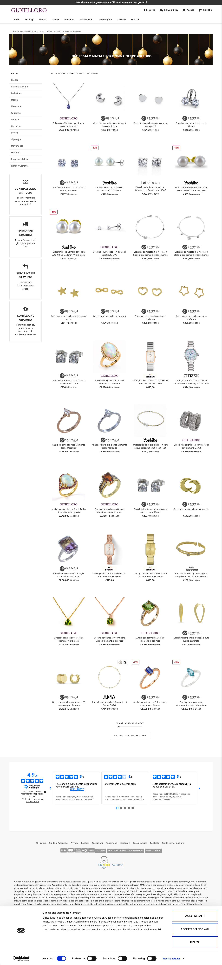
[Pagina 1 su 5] (117, 808)
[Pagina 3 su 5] (125, 808)
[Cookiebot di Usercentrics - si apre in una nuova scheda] (21, 958)
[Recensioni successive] (199, 788)
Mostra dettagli (171, 958)
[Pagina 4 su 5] (129, 808)
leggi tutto (77, 789)
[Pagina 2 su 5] (121, 808)
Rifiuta (195, 942)
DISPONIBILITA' (70, 73)
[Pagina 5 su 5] (132, 808)
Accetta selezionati (195, 929)
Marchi (135, 19)
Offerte (122, 19)
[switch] (92, 958)
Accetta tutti (194, 915)
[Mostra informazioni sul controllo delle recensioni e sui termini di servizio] (45, 792)
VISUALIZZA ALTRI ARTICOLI (130, 735)
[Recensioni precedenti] (50, 788)
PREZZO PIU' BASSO (88, 73)
